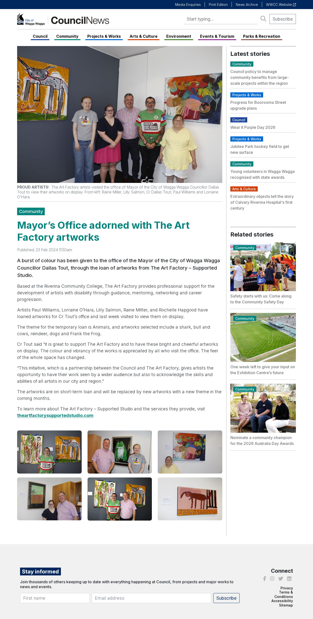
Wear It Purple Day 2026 (252, 127)
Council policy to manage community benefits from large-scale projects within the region (259, 77)
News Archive (247, 4)
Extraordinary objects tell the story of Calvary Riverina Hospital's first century (262, 202)
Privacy (286, 588)
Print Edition (218, 4)
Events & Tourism (217, 36)
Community (67, 36)
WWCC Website (279, 4)
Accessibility (282, 601)
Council (40, 36)
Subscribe (283, 19)
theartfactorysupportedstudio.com (55, 415)
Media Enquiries (188, 4)
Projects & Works (104, 36)
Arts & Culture (143, 36)
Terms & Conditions (283, 594)
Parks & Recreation (261, 36)
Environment (178, 36)
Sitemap (286, 605)
